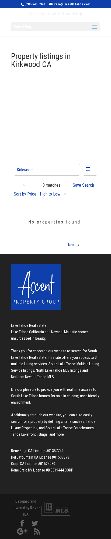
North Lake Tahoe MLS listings (58, 370)
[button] (90, 170)
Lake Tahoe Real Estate (28, 325)
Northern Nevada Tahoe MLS (32, 377)
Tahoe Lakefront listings (29, 434)
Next (72, 245)
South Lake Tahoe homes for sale (37, 396)
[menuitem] (85, 185)
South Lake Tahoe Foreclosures (70, 428)
